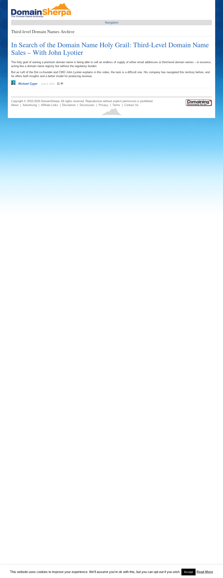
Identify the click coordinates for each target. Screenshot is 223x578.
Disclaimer (69, 105)
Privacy (103, 105)
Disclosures (87, 105)
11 (58, 83)
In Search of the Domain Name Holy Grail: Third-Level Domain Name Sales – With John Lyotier (110, 48)
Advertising (30, 105)
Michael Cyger (27, 83)
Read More (204, 572)
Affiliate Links (49, 105)
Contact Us (131, 105)
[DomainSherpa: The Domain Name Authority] (42, 17)
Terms (116, 105)
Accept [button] (188, 572)
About (15, 105)
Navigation (111, 22)
